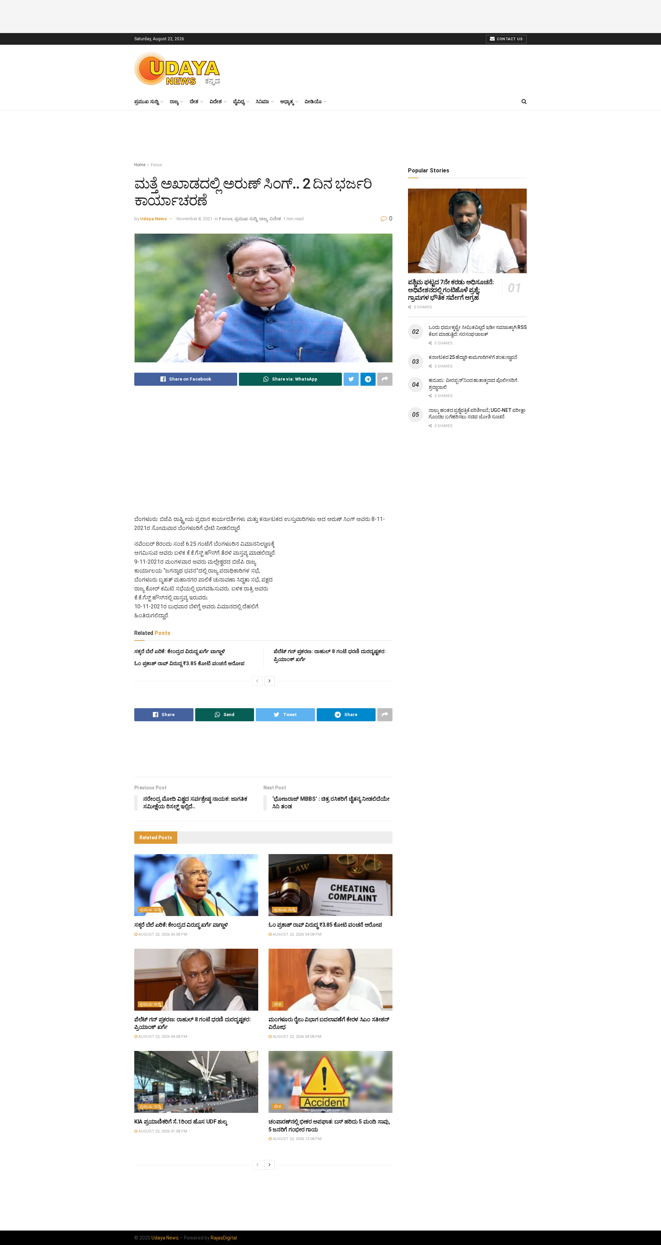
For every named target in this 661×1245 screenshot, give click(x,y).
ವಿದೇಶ (216, 101)
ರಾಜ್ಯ (174, 101)
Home (139, 164)
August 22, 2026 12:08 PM (297, 1139)
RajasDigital (224, 1238)
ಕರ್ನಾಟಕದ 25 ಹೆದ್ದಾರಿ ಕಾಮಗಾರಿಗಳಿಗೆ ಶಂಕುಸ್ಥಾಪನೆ (473, 357)
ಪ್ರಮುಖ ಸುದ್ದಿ (146, 101)
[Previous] (257, 681)
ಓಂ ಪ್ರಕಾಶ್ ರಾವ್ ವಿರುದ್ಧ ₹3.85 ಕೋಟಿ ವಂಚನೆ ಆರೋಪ (189, 663)
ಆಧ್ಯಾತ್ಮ (286, 101)
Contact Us (509, 39)
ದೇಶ (194, 101)
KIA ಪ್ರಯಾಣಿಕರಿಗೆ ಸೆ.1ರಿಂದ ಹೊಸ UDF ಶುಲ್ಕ (180, 1121)
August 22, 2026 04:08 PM (297, 934)
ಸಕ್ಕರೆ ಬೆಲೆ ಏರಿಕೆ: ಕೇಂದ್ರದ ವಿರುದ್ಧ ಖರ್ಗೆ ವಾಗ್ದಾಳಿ (179, 651)
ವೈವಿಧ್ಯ (238, 101)
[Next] (269, 681)
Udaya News (153, 218)
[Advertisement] (330, 15)
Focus (156, 164)
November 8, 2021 (194, 218)
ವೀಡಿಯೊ (313, 101)
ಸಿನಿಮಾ (262, 101)
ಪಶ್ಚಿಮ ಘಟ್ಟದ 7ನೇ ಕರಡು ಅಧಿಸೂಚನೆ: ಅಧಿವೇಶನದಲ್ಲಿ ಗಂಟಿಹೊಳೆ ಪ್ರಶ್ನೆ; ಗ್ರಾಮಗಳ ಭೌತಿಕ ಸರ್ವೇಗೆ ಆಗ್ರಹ (451, 289)
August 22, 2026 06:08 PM (162, 934)
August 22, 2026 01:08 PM (162, 1131)
